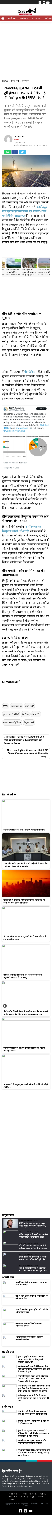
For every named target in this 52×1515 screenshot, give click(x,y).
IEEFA (5, 706)
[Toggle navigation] (5, 12)
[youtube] (48, 2)
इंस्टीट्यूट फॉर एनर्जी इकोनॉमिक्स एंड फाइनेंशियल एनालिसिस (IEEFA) (24, 211)
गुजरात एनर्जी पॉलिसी (11, 714)
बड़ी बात (43, 1493)
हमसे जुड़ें (30, 1496)
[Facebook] (40, 2)
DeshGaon (19, 136)
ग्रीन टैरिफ (25, 714)
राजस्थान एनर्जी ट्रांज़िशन (12, 722)
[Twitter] (44, 2)
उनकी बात (24, 18)
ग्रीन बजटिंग (35, 714)
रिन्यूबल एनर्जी (29, 722)
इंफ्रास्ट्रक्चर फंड (16, 706)
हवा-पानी (16, 139)
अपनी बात (11, 18)
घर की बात (36, 18)
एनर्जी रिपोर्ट (29, 706)
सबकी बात (13, 1496)
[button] (5, 267)
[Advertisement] (26, 49)
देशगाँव (22, 1496)
